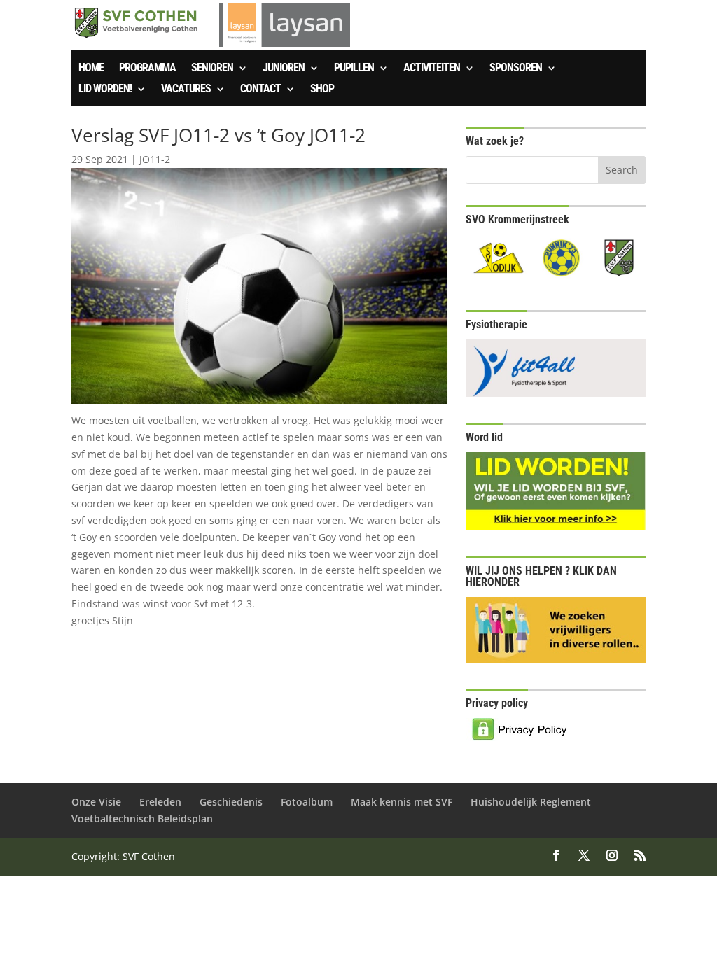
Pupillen (354, 68)
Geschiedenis (231, 801)
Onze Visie (96, 801)
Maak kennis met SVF (401, 801)
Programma (147, 68)
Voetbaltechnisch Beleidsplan (142, 818)
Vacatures (186, 89)
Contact (260, 89)
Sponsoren (515, 68)
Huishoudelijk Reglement (531, 801)
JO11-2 (154, 159)
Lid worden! (105, 89)
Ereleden (160, 801)
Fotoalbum (307, 801)
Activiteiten (431, 68)
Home (91, 68)
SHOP (322, 89)
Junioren (284, 68)
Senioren (212, 68)
